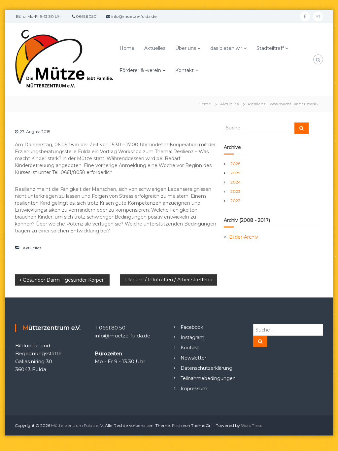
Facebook (192, 327)
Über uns (185, 48)
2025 (235, 172)
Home (126, 48)
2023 (235, 191)
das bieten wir (226, 48)
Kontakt (184, 70)
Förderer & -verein (140, 70)
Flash (177, 425)
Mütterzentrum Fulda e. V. (77, 425)
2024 (235, 182)
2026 (235, 163)
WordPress (251, 425)
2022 (235, 200)
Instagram (192, 337)
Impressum (194, 389)
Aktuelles (154, 48)
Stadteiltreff (270, 48)
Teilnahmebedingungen (208, 378)
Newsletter (193, 358)
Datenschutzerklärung (206, 368)
